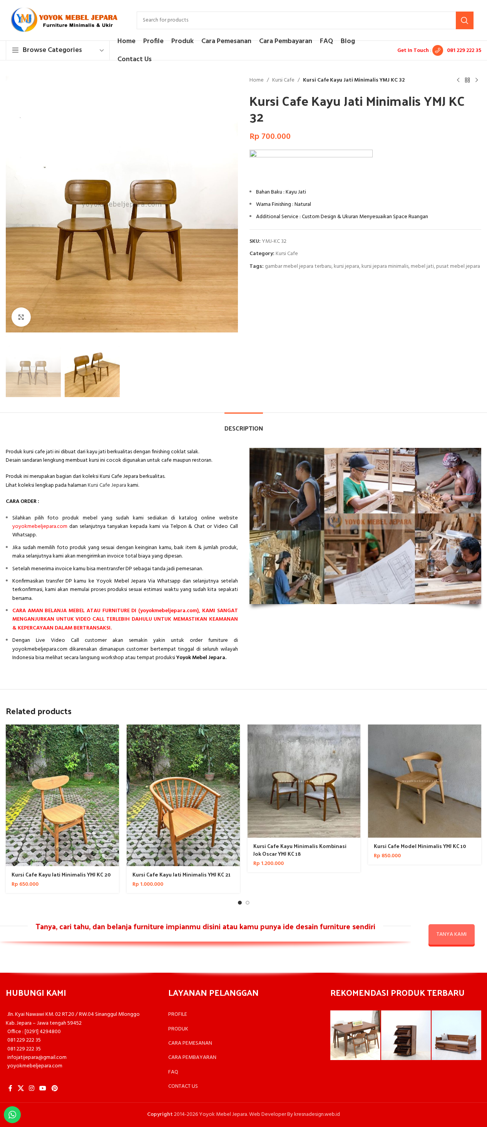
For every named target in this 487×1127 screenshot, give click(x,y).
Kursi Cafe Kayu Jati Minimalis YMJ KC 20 (61, 874)
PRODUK (178, 1029)
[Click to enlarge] (21, 317)
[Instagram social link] (31, 1088)
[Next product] (476, 80)
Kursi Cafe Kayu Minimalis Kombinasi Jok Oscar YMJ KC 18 (299, 849)
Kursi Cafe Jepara (107, 485)
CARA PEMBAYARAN (192, 1057)
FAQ (173, 1072)
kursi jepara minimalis (384, 266)
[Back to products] (467, 80)
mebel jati (422, 266)
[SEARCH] (465, 20)
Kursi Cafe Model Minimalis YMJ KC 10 (420, 846)
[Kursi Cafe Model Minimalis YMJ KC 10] (424, 781)
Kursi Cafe (283, 80)
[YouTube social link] (43, 1088)
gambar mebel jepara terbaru (298, 266)
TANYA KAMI (452, 934)
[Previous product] (458, 80)
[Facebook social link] (10, 1088)
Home (256, 80)
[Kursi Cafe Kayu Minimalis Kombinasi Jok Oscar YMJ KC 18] (304, 781)
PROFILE (177, 1014)
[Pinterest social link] (54, 1088)
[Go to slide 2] (247, 903)
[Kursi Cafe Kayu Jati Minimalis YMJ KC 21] (183, 795)
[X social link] (20, 1088)
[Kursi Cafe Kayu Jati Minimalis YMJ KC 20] (62, 795)
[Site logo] (63, 20)
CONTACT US (183, 1086)
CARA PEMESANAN (190, 1043)
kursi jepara (346, 266)
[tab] (243, 424)
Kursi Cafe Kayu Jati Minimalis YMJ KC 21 (181, 874)
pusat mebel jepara (458, 266)
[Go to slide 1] (240, 903)
